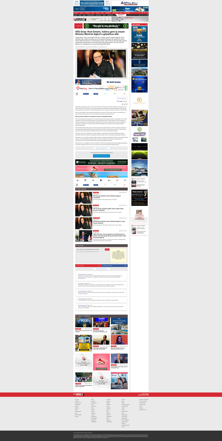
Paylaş (95, 94)
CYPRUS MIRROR (127, 13)
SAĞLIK (84, 15)
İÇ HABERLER (87, 13)
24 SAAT (75, 15)
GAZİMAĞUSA (94, 403)
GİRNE (92, 399)
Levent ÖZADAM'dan (121, 15)
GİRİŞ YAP (107, 249)
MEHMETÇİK (93, 420)
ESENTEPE (108, 404)
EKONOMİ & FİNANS (90, 15)
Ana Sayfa (77, 399)
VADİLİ (107, 411)
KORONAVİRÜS (124, 415)
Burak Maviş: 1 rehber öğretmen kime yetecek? (141, 228)
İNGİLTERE (97, 13)
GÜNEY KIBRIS (124, 416)
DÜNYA (102, 13)
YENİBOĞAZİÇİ (109, 421)
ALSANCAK (108, 399)
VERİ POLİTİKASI (142, 403)
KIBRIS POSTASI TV (143, 409)
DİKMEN (108, 403)
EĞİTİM (80, 15)
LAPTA (107, 406)
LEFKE (92, 408)
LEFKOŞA (93, 401)
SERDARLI (108, 420)
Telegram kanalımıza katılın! (102, 156)
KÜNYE (140, 406)
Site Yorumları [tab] (81, 265)
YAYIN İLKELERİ (142, 404)
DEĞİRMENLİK (94, 416)
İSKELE (92, 404)
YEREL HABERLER (115, 13)
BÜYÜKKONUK (94, 418)
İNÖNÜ (107, 418)
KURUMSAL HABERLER (143, 399)
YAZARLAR (81, 13)
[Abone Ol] (122, 101)
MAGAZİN (123, 423)
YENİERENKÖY (94, 421)
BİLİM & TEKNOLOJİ (125, 420)
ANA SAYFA (76, 13)
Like (86, 94)
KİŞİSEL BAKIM (124, 411)
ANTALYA (76, 416)
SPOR (123, 413)
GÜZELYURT (93, 406)
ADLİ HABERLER (108, 13)
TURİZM (104, 15)
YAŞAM (123, 427)
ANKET (121, 13)
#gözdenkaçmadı (110, 15)
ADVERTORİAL (124, 418)
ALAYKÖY (93, 415)
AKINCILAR (93, 413)
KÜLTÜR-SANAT (98, 15)
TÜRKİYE (92, 13)
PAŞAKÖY (108, 415)
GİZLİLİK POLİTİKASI (143, 401)
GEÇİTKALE (108, 413)
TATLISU (108, 409)
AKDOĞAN (108, 408)
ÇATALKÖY (108, 401)
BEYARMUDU (109, 416)
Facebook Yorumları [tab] (107, 265)
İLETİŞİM (141, 408)
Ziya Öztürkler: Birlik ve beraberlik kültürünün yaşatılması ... (141, 185)
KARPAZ (92, 409)
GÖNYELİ (93, 411)
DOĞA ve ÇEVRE (125, 421)
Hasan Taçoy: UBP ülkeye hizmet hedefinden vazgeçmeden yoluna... (141, 232)
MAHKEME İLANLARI (126, 425)
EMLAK (123, 409)
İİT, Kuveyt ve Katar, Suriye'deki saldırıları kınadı (141, 181)
